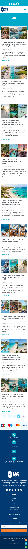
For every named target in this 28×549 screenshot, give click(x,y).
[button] (24, 9)
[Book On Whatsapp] (14, 442)
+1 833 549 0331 (14, 437)
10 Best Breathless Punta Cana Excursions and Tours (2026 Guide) (13, 161)
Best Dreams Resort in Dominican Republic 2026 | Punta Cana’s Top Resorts (11, 357)
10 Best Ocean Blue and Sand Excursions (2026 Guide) (12, 241)
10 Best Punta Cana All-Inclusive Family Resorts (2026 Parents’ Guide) (13, 318)
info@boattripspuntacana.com (14, 454)
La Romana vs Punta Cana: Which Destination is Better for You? (13, 83)
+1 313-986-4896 (14, 446)
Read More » (6, 61)
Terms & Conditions (14, 546)
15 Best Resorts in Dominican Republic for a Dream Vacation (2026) (13, 396)
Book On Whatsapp (14, 445)
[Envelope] (26, 543)
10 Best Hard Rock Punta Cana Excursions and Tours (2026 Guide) (13, 277)
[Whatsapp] (26, 547)
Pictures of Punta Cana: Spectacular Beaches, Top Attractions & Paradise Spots (12, 122)
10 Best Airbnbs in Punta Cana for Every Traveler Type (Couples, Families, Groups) (14, 44)
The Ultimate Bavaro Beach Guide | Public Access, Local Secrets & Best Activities (12, 202)
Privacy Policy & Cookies (14, 543)
